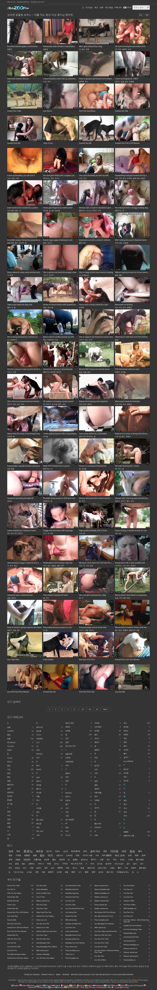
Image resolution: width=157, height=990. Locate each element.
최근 (96, 7)
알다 (128, 864)
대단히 (27, 859)
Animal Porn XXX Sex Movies (20, 927)
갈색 (20, 788)
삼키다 (137, 757)
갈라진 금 (84, 859)
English (16, 985)
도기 (44, 533)
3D (116, 49)
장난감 (137, 781)
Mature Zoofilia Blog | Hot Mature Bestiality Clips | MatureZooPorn (102, 974)
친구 (49, 758)
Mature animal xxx (49, 901)
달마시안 (82, 436)
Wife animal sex (107, 927)
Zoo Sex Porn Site (20, 947)
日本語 (108, 985)
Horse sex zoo (49, 920)
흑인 (44, 340)
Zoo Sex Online (107, 960)
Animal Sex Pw (20, 935)
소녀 (65, 851)
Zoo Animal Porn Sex (78, 885)
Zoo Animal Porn (137, 941)
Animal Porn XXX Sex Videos (20, 958)
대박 (124, 851)
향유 (18, 851)
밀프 (83, 49)
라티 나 (41, 864)
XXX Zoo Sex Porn (49, 939)
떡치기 (117, 81)
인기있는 (89, 7)
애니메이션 (20, 742)
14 (83, 709)
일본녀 (78, 773)
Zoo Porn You (78, 927)
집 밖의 (108, 864)
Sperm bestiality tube (107, 889)
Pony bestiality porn (78, 950)
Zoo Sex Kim (137, 893)
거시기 (45, 275)
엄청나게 (59, 855)
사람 (101, 859)
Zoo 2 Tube (49, 897)
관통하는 (31, 864)
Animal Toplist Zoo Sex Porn (49, 931)
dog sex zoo (11, 2)
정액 (52, 178)
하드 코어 (122, 178)
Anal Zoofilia (20, 920)
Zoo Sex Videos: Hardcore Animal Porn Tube (107, 951)
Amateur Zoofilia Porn (78, 924)
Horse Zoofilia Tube (49, 893)
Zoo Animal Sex (78, 912)
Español (57, 985)
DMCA (58, 974)
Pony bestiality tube (107, 920)
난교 (107, 769)
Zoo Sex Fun (137, 897)
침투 (107, 781)
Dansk (31, 985)
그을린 (112, 868)
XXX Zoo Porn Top (20, 939)
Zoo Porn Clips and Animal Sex (107, 931)
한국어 (128, 7)
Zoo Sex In (20, 889)
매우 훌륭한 (107, 855)
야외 (8, 81)
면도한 (137, 727)
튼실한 (20, 800)
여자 (119, 49)
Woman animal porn (137, 956)
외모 (115, 859)
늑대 (129, 49)
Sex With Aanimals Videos (20, 954)
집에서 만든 (78, 723)
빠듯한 (39, 851)
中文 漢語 (84, 987)
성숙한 (107, 731)
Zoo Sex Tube (78, 905)
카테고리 (118, 7)
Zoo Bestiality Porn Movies (107, 924)
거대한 (107, 723)
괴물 (49, 796)
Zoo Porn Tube (49, 935)
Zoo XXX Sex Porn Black (49, 958)
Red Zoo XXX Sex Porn (107, 935)
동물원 (125, 630)
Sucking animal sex (78, 939)
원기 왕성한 (55, 210)
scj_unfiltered (84, 275)
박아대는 (46, 178)
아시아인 (20, 746)
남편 (78, 742)
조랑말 (131, 81)
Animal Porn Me (20, 901)
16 (97, 709)
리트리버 (50, 340)
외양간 (122, 859)
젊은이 (51, 872)
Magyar (89, 985)
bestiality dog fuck (23, 2)
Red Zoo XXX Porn (20, 924)
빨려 (140, 851)
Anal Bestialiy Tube (49, 943)
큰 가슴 (54, 404)
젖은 (91, 566)
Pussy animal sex (107, 905)
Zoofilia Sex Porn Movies (137, 925)
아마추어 (118, 566)
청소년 (137, 769)
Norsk (115, 985)
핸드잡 (49, 824)
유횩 (87, 49)
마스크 (88, 210)
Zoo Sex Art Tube (107, 947)
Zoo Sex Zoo (78, 901)
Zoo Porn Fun (137, 912)
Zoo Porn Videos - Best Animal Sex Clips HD (137, 921)
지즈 (92, 864)
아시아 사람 (87, 855)
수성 (44, 81)
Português (139, 985)
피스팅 (49, 792)
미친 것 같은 (119, 864)
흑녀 (49, 766)
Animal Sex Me (20, 908)
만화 (20, 812)
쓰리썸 (123, 372)
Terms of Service (32, 974)
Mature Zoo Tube (49, 927)
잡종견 (9, 49)
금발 (84, 372)
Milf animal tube (78, 920)
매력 (136, 855)
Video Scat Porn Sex (49, 912)
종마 (59, 404)
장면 (93, 872)
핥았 (42, 855)
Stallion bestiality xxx (107, 893)
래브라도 (78, 793)
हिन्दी (67, 987)
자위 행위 (107, 727)
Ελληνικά (48, 985)
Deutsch (40, 985)
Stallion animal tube (107, 901)
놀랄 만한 (136, 178)
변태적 (124, 49)
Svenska (60, 987)
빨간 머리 (82, 243)
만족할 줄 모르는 (123, 872)
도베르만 (49, 739)
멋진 (49, 827)
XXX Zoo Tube (49, 905)
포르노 (28, 851)
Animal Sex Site (20, 897)
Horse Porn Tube (20, 885)
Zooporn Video (137, 901)
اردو (111, 987)
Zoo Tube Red (20, 916)
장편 (101, 7)
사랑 (17, 178)
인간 (90, 340)
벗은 (84, 404)
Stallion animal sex (107, 908)
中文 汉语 (75, 987)
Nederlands (99, 985)
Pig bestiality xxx (137, 960)
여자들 (49, 808)
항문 (20, 735)
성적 (130, 855)
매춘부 (117, 372)
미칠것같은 (78, 761)
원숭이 (107, 742)
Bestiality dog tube (78, 893)
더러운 (114, 851)
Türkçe (93, 987)
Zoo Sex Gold (49, 885)
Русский (130, 985)
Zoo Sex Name (137, 885)
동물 (20, 739)
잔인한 (20, 796)
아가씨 (20, 758)
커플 (20, 827)
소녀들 (29, 872)
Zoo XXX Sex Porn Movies (20, 931)
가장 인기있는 (18, 872)
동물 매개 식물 (134, 630)
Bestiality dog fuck (78, 889)
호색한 (129, 178)
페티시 (49, 781)
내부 (78, 765)
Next (105, 709)
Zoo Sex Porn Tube (107, 939)
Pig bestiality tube (137, 933)
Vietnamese (102, 987)
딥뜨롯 (81, 81)
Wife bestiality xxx (137, 908)
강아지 (57, 178)
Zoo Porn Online (137, 905)
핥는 (54, 859)
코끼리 (49, 769)
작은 (14, 372)
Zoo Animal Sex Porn (137, 937)
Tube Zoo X (78, 954)
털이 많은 (14, 210)
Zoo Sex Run (107, 956)
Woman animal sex (137, 952)
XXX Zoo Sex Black (20, 893)
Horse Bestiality (49, 889)
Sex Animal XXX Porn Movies (107, 912)
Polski (122, 985)
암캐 (20, 773)
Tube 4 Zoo (20, 905)
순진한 (78, 758)
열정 (86, 872)
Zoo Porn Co (137, 916)
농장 (49, 777)
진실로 (17, 868)
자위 (116, 243)
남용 (20, 727)
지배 (49, 750)
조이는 (56, 864)
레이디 (78, 797)
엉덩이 (117, 501)
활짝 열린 (142, 868)
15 (90, 709)
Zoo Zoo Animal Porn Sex (78, 908)
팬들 (66, 872)
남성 (78, 827)
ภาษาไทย (125, 987)
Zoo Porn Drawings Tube (137, 929)
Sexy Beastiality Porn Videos (49, 947)
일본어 (38, 868)
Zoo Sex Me (20, 943)
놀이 (135, 864)
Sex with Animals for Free (107, 916)
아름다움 (37, 859)
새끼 (141, 864)
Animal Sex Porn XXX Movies (20, 912)
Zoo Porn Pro (20, 950)
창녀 (137, 804)
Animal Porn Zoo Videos (49, 916)
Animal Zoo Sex (78, 916)
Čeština (24, 985)
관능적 (62, 859)
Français (66, 985)
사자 (78, 808)
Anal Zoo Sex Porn (78, 897)
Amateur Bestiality (49, 954)
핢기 (16, 243)
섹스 (86, 81)
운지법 (45, 210)
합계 (73, 872)
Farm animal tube (78, 931)
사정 (20, 834)
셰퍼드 (94, 210)
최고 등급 (109, 7)
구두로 (65, 864)
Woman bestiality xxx (137, 945)
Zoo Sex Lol (137, 889)
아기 (50, 855)
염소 (49, 812)
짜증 (49, 864)
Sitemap (65, 974)
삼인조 (100, 872)
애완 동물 (10, 469)
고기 (79, 872)
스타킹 (137, 750)
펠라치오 (82, 210)
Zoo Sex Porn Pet (49, 924)
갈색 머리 (95, 851)
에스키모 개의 (78, 746)
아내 (84, 178)
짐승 (44, 307)
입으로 (107, 766)
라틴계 (20, 533)
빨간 (23, 864)
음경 (44, 243)
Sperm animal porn (107, 885)
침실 (82, 868)
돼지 (107, 796)
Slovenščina (43, 987)
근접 (122, 81)
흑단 (67, 868)
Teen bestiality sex (78, 958)
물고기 (49, 789)
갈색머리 (46, 501)
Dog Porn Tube (49, 908)
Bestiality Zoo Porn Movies (78, 943)
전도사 (107, 738)
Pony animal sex (78, 947)
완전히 (133, 868)
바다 (78, 831)
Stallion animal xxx (107, 897)
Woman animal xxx (137, 948)
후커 (10, 868)
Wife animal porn (49, 950)
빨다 (120, 275)
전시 (24, 868)
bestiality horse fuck (37, 2)
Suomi (52, 987)
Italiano (81, 985)
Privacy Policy (47, 974)
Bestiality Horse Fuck (78, 935)
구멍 (116, 436)
